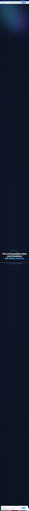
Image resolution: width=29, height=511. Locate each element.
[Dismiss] (26, 508)
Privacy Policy (12, 508)
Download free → (23, 0)
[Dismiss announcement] (27, 0)
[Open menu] (27, 2)
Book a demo (23, 2)
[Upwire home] (3, 2)
